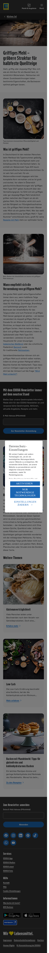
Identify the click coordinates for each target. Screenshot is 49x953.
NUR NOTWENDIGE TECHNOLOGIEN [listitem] (25, 492)
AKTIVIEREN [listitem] (24, 483)
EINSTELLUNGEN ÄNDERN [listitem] (25, 503)
